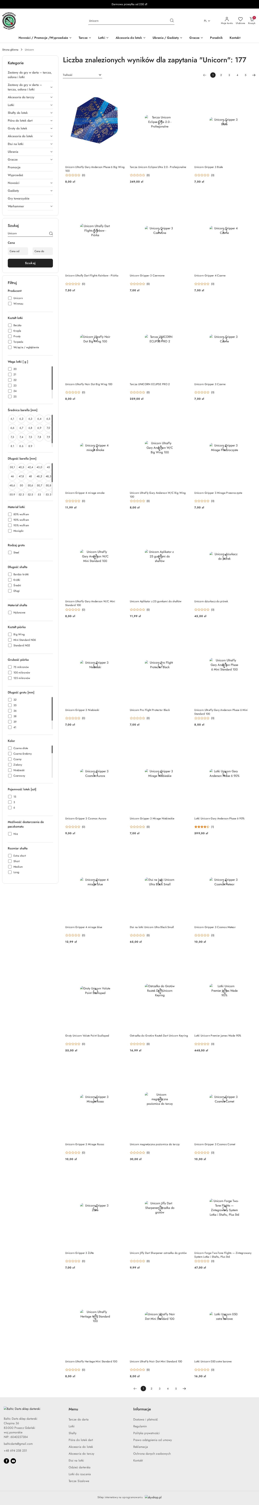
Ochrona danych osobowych (152, 1453)
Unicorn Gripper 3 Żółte (79, 1253)
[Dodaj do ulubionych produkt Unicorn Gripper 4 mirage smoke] (121, 412)
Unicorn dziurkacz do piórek (211, 601)
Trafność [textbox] (67, 75)
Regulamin (140, 1426)
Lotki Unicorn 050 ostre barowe (213, 1361)
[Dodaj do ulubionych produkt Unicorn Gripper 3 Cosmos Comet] (250, 1064)
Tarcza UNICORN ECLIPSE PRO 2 (150, 384)
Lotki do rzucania (80, 1474)
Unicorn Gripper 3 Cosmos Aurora (86, 818)
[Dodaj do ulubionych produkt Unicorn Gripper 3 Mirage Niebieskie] (185, 738)
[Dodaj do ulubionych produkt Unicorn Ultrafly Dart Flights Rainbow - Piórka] (121, 195)
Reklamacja (140, 1447)
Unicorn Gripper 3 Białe (208, 167)
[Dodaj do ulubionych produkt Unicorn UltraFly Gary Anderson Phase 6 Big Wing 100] (121, 86)
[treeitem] (30, 75)
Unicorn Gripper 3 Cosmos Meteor (215, 927)
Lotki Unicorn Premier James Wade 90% (217, 1035)
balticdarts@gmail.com (18, 1444)
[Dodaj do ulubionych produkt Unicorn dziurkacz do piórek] (250, 521)
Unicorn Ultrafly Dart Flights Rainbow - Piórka (91, 275)
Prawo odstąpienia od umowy (152, 1440)
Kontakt (138, 1460)
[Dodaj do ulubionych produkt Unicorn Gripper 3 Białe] (250, 86)
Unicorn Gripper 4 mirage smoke (84, 493)
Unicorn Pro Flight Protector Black (150, 710)
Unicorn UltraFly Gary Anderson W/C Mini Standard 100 (90, 603)
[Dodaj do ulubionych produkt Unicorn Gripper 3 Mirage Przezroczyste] (250, 412)
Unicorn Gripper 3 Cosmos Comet (214, 1144)
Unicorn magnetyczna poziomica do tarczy (155, 1144)
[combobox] (82, 75)
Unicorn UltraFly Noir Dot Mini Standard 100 (156, 1361)
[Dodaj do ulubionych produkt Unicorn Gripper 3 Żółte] (121, 1172)
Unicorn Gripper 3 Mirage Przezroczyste (218, 493)
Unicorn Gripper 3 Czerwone (147, 275)
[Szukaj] (51, 234)
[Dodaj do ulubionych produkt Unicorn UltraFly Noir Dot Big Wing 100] (121, 303)
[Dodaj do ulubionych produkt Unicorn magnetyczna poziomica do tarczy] (185, 1064)
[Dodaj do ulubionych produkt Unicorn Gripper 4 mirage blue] (121, 846)
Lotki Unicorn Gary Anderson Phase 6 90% (219, 818)
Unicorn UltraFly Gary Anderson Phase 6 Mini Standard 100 (221, 712)
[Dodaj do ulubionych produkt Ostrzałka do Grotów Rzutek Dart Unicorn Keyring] (185, 955)
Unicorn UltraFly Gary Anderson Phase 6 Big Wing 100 (95, 169)
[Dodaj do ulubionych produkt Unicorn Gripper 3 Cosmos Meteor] (250, 846)
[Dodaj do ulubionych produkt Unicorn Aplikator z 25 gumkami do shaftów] (185, 521)
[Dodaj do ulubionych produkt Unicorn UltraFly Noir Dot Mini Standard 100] (185, 1281)
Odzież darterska (80, 1467)
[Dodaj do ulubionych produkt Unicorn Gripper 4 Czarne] (250, 195)
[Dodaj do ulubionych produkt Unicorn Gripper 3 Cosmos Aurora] (121, 738)
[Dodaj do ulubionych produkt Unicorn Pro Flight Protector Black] (185, 629)
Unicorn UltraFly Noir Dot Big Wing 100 (88, 384)
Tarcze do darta (79, 1419)
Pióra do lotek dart (81, 1440)
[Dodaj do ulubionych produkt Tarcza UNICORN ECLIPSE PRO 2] (185, 303)
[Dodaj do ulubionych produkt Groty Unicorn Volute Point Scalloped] (121, 955)
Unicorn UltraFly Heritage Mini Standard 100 (91, 1361)
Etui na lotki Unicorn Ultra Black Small (152, 927)
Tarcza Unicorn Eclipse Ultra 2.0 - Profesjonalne (158, 167)
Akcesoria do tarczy (81, 1453)
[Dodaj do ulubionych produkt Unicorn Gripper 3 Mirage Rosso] (121, 1064)
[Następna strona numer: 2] (254, 75)
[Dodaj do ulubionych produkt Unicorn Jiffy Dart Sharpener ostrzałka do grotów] (185, 1172)
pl (205, 21)
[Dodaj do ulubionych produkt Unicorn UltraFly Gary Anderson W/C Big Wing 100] (185, 412)
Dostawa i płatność (145, 1419)
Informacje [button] (142, 1409)
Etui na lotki (76, 1460)
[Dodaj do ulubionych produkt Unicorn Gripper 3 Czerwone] (185, 195)
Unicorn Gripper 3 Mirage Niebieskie (152, 818)
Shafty (73, 1433)
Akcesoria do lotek (81, 1447)
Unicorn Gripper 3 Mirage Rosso (84, 1144)
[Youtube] (13, 1461)
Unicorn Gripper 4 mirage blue (83, 927)
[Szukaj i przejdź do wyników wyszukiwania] (171, 21)
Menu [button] (73, 1409)
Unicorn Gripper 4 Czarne (209, 275)
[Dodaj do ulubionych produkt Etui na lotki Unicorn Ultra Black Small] (185, 846)
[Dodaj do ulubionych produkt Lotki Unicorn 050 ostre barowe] (250, 1281)
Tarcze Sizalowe (79, 1481)
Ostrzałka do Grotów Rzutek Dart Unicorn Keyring (159, 1035)
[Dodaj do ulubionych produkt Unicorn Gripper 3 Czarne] (250, 303)
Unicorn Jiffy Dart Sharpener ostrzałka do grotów (158, 1253)
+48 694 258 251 (15, 1450)
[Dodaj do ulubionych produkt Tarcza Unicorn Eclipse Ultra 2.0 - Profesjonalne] (185, 86)
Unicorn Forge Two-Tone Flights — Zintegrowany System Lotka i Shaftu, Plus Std (222, 1255)
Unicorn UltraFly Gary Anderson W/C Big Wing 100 (158, 495)
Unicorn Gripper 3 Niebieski (82, 710)
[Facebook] (6, 1461)
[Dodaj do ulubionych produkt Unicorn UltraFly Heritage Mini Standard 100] (121, 1281)
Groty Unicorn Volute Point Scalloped (87, 1035)
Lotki (72, 1426)
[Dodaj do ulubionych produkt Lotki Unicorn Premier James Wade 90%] (250, 955)
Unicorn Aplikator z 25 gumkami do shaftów (155, 601)
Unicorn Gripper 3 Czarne (209, 384)
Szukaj (30, 263)
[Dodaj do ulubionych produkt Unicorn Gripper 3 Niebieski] (121, 629)
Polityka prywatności (146, 1433)
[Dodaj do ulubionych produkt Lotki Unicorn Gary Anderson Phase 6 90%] (250, 738)
